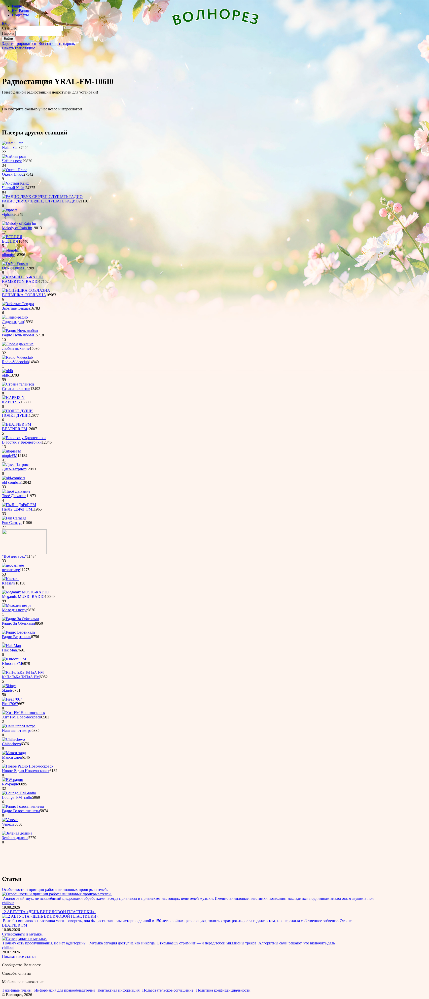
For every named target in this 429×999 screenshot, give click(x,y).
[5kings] (9, 686)
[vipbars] (9, 210)
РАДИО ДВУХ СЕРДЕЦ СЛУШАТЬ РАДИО (40, 201)
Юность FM (12, 663)
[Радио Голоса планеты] (23, 806)
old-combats (11, 482)
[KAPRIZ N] (13, 397)
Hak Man (9, 650)
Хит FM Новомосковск (21, 717)
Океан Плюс (12, 174)
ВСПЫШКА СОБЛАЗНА (24, 295)
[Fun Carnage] (14, 518)
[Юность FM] (14, 659)
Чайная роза (12, 161)
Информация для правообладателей (64, 990)
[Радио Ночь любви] (20, 330)
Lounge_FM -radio (17, 797)
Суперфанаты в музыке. (22, 934)
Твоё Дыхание (14, 496)
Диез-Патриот (14, 469)
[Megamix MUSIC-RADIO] (25, 592)
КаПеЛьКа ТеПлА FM (21, 677)
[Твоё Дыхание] (16, 491)
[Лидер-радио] (15, 317)
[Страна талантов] (18, 384)
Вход (6, 23)
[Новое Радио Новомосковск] (27, 766)
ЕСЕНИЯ (10, 241)
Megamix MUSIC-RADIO (23, 596)
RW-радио (10, 784)
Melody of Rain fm (17, 228)
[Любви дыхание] (18, 344)
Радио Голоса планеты (21, 811)
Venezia (8, 824)
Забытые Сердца (16, 308)
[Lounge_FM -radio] (19, 793)
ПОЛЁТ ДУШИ (15, 415)
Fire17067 (10, 704)
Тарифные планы (17, 990)
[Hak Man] (11, 646)
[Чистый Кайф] (15, 183)
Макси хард (12, 757)
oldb (5, 375)
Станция (9, 28)
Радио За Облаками (18, 623)
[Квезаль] (10, 579)
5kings (7, 690)
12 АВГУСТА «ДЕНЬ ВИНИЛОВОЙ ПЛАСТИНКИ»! (49, 912)
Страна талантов (16, 389)
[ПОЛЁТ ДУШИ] (17, 411)
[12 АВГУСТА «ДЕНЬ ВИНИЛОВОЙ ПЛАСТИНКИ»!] (51, 916)
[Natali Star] (12, 143)
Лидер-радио (13, 322)
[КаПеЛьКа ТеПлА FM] (23, 672)
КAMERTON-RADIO (20, 281)
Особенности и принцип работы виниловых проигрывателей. (55, 889)
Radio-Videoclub (15, 362)
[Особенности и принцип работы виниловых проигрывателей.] (57, 894)
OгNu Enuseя (13, 268)
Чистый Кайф (13, 188)
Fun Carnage (12, 522)
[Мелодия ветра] (16, 605)
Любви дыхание (16, 348)
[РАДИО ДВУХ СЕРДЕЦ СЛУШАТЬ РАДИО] (42, 196)
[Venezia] (10, 820)
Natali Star (10, 147)
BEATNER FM (14, 429)
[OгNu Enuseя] (15, 263)
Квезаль (8, 583)
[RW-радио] (12, 779)
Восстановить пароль (56, 43)
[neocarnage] (13, 565)
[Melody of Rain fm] (19, 223)
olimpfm (8, 255)
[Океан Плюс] (14, 170)
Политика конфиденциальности (223, 990)
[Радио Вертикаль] (18, 632)
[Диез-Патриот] (16, 464)
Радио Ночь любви (18, 335)
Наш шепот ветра (17, 730)
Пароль (8, 33)
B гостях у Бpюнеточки (22, 442)
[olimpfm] (10, 250)
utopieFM (9, 455)
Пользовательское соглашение (167, 990)
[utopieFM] (11, 451)
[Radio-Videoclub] (17, 357)
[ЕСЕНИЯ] (12, 237)
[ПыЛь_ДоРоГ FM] (19, 505)
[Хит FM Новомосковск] (23, 712)
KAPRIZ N (11, 402)
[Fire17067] (12, 699)
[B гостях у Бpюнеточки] (24, 438)
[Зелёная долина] (17, 833)
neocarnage (11, 570)
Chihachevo (11, 744)
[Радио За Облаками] (20, 619)
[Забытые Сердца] (18, 304)
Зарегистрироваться (19, 43)
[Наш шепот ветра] (19, 726)
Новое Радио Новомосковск (25, 771)
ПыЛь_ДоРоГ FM (17, 509)
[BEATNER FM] (16, 424)
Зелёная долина (15, 838)
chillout (8, 903)
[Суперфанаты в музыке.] (24, 938)
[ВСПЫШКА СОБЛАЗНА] (26, 290)
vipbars (7, 214)
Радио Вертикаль (16, 637)
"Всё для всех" (14, 556)
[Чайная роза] (14, 156)
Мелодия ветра (14, 610)
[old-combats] (13, 478)
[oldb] (7, 371)
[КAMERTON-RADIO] (22, 277)
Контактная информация (119, 990)
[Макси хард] (14, 753)
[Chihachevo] (13, 739)
